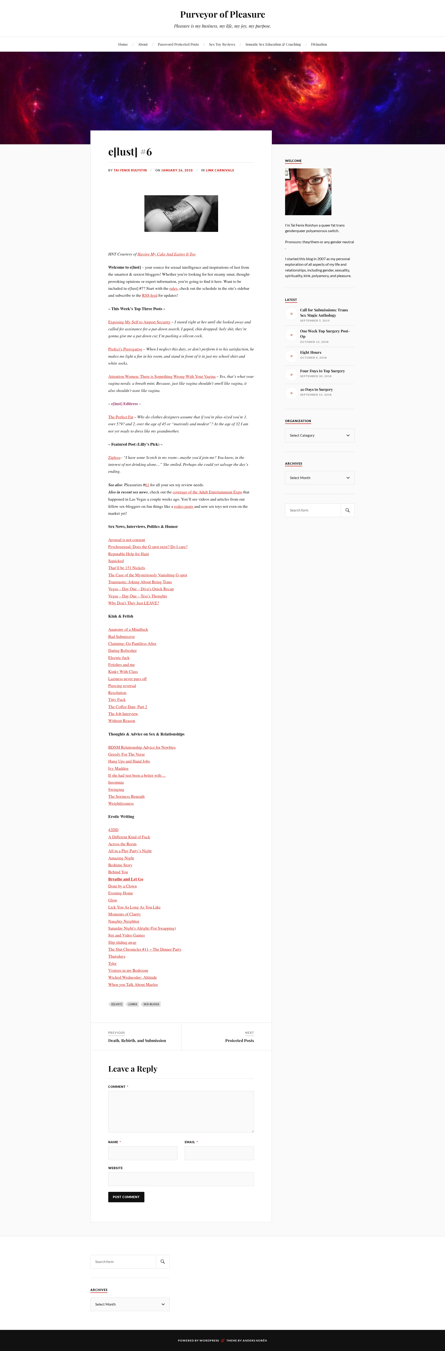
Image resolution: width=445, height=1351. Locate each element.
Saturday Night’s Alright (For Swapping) (142, 928)
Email (191, 1142)
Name (114, 1142)
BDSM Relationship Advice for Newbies (142, 747)
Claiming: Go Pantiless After (132, 643)
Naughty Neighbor (123, 921)
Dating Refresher (122, 650)
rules (173, 288)
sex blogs (151, 1004)
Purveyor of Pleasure (222, 14)
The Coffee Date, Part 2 (127, 706)
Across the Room (122, 843)
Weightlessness (121, 803)
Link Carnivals (220, 170)
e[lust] (116, 1004)
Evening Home (120, 893)
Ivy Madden (118, 768)
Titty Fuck (117, 699)
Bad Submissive (121, 636)
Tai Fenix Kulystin (130, 170)
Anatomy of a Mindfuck (128, 629)
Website (115, 1168)
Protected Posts (239, 1040)
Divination (319, 44)
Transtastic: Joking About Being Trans (140, 581)
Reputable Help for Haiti (128, 553)
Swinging (116, 789)
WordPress (209, 1340)
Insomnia (116, 782)
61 (147, 484)
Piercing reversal (122, 685)
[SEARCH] (348, 510)
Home (123, 44)
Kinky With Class (123, 671)
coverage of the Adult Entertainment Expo (207, 492)
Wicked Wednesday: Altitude (132, 977)
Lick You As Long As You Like (134, 907)
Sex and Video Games (126, 935)
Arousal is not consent (126, 539)
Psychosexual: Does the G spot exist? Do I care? (148, 546)
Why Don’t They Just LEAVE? (133, 603)
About (143, 44)
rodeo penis (183, 506)
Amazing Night (121, 858)
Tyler (112, 963)
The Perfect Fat (120, 417)
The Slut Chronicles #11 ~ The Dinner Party (144, 949)
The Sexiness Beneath (126, 796)
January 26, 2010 (177, 170)
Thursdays (116, 956)
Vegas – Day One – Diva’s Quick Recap (141, 588)
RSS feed (149, 295)
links (133, 1004)
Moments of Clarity (124, 914)
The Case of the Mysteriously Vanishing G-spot (147, 575)
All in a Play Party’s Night (130, 850)
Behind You (118, 871)
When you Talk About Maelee (133, 984)
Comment (118, 1087)
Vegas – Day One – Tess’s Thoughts (137, 596)
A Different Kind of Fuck (129, 837)
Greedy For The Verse (126, 754)
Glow (112, 900)
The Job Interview (123, 713)
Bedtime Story (120, 865)
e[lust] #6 (130, 151)
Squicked (116, 560)
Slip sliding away (122, 942)
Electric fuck (119, 657)
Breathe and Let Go (125, 879)
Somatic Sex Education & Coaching (273, 44)
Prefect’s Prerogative (125, 349)
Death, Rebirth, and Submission (137, 1040)
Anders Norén (255, 1340)
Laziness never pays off (127, 678)
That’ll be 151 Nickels (126, 567)
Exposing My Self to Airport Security (139, 322)
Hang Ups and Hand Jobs (129, 761)
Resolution (117, 692)
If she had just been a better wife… (137, 775)
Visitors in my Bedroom (128, 970)
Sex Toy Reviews (222, 44)
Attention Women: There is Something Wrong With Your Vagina (162, 376)
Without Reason (121, 720)
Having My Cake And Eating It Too (166, 254)
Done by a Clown (122, 886)
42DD (113, 829)
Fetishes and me (121, 664)
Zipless (114, 457)
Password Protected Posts (178, 44)
